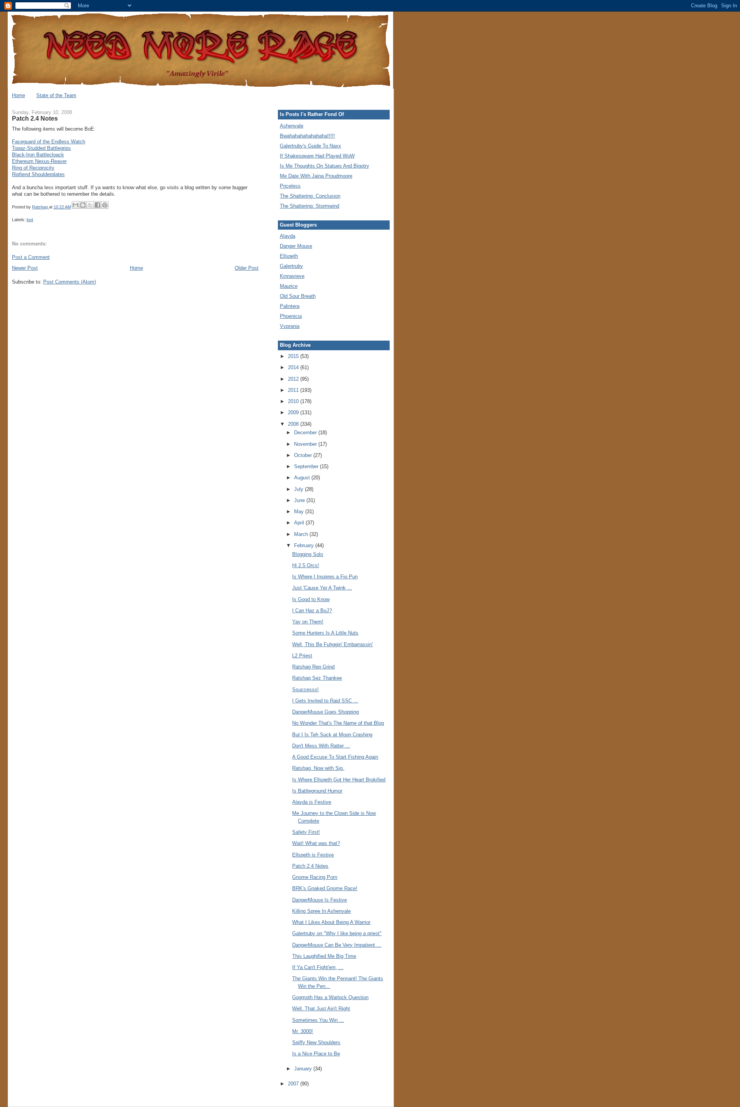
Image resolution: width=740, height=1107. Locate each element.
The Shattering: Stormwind (309, 206)
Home (18, 95)
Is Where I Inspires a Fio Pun (325, 577)
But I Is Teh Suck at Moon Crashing (332, 734)
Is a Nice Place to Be (316, 1054)
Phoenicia (291, 316)
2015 (294, 356)
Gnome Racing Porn (314, 877)
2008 (294, 424)
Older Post (247, 268)
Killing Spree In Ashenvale (321, 911)
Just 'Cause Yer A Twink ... (322, 588)
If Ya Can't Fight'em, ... (317, 967)
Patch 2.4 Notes (310, 866)
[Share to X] (90, 205)
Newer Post (25, 268)
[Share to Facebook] (97, 205)
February (304, 545)
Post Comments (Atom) (69, 282)
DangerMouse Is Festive (319, 900)
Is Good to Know (311, 599)
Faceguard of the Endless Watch (48, 141)
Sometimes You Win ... (318, 1020)
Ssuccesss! (305, 689)
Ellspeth (289, 256)
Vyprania (289, 326)
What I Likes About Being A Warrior (331, 922)
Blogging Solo (307, 554)
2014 (294, 367)
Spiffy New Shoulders (316, 1042)
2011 (294, 390)
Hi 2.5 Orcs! (305, 565)
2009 (294, 412)
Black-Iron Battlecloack (38, 155)
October (303, 455)
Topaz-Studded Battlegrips (41, 148)
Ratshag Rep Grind (313, 667)
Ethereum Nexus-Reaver (39, 161)
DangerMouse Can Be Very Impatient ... (336, 945)
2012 (294, 379)
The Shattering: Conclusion (310, 196)
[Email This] (75, 205)
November (306, 444)
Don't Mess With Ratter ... (321, 746)
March (301, 534)
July (299, 489)
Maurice (289, 286)
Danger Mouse (296, 246)
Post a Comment (31, 257)
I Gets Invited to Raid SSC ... (325, 701)
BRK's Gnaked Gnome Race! (324, 888)
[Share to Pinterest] (105, 205)
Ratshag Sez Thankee (317, 678)
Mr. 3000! (302, 1031)
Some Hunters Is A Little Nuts (325, 633)
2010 (294, 401)
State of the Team (56, 95)
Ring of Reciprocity (33, 168)
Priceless (290, 186)
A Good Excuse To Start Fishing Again (335, 757)
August (302, 477)
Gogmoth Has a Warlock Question (330, 997)
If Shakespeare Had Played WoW (317, 156)
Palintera (289, 306)
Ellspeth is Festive (313, 855)
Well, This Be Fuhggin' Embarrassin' (332, 644)
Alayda (287, 236)
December (306, 432)
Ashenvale (291, 126)
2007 (294, 1084)
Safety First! (306, 832)
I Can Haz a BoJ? (312, 610)
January (303, 1069)
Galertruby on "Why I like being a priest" (337, 933)
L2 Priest (302, 655)
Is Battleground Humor (317, 791)
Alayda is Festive (311, 802)
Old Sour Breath (298, 296)
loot (30, 219)
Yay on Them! (307, 622)
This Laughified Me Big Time (324, 956)
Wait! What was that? (316, 843)
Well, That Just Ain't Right (321, 1008)
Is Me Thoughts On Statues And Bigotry (324, 166)
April (300, 523)
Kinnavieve (292, 276)
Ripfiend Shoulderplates (38, 174)
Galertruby (291, 266)
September (307, 466)
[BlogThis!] (83, 205)
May (299, 511)
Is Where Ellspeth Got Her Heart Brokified (338, 780)
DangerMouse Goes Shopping (325, 712)
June (300, 500)
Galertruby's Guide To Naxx (310, 146)
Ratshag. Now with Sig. (318, 768)
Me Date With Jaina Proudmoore (316, 176)
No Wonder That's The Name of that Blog (338, 723)
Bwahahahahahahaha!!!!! (307, 136)
